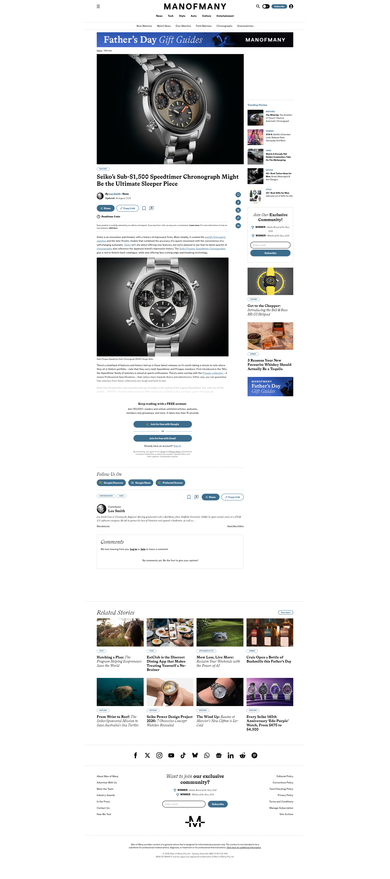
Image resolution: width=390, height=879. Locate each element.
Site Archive (286, 814)
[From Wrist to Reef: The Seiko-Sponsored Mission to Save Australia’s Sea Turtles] (120, 692)
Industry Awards (106, 795)
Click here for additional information (244, 847)
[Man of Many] (195, 821)
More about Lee (103, 526)
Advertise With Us (107, 782)
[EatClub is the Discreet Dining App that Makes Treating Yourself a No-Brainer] (170, 632)
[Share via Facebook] (239, 140)
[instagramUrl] (159, 755)
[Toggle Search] (258, 6)
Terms (162, 451)
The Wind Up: (279, 118)
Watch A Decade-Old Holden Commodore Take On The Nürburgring (278, 157)
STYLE (268, 189)
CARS (268, 150)
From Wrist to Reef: (118, 720)
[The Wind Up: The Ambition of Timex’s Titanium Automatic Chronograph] (255, 118)
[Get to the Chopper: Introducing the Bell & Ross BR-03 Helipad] (270, 281)
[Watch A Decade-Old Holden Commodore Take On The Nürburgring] (255, 157)
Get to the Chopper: (268, 309)
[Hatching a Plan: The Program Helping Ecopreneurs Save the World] (120, 632)
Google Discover (113, 482)
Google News (143, 482)
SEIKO (121, 496)
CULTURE (253, 299)
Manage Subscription (281, 807)
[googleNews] (219, 755)
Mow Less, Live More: (218, 661)
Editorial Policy (285, 776)
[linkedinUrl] (231, 755)
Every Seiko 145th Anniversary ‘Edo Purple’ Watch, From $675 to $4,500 (267, 722)
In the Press (103, 801)
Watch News (164, 25)
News (159, 15)
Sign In (177, 445)
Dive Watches (183, 25)
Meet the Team (105, 788)
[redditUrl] (242, 755)
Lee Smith (115, 193)
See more (286, 612)
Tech (171, 15)
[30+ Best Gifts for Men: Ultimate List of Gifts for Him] (255, 196)
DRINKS (253, 354)
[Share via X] (239, 147)
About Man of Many (235, 526)
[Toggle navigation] (99, 6)
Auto (194, 15)
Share (107, 208)
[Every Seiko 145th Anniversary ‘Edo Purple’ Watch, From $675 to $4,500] (269, 692)
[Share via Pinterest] (239, 153)
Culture (206, 15)
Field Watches (204, 25)
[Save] (144, 208)
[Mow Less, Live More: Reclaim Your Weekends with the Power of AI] (220, 632)
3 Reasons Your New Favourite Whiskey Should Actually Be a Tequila (269, 364)
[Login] (291, 6)
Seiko (127, 244)
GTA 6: (278, 137)
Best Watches (144, 25)
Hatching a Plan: (119, 661)
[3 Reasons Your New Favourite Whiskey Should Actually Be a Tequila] (270, 336)
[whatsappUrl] (207, 755)
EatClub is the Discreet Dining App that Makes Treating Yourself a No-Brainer (166, 663)
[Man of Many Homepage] (195, 6)
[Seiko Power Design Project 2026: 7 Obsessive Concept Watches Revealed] (170, 692)
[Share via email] (238, 225)
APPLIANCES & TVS (206, 651)
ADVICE (269, 170)
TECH (101, 651)
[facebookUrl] (135, 755)
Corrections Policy (283, 782)
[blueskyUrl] (195, 755)
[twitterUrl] (147, 755)
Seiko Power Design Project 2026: (170, 720)
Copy (129, 208)
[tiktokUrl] (183, 755)
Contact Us (103, 807)
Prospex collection (212, 372)
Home (99, 50)
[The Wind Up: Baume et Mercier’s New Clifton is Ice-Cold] (220, 692)
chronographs (104, 248)
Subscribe (279, 6)
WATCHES (103, 169)
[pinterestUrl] (254, 755)
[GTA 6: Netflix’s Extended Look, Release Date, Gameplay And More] (255, 137)
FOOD (151, 651)
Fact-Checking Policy (281, 788)
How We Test (104, 814)
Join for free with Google (165, 424)
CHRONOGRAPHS (106, 496)
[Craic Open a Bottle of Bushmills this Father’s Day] (269, 632)
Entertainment (225, 15)
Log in (133, 549)
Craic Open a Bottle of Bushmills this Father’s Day (268, 659)
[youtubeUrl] (171, 755)
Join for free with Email (162, 438)
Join (143, 549)
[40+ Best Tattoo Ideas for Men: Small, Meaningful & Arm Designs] (255, 176)
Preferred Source (173, 482)
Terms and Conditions (281, 801)
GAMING (270, 131)
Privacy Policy (175, 451)
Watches (108, 50)
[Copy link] (239, 160)
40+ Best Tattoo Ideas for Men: (279, 176)
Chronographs (224, 25)
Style (182, 15)
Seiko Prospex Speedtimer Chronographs (202, 248)
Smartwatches (245, 25)
